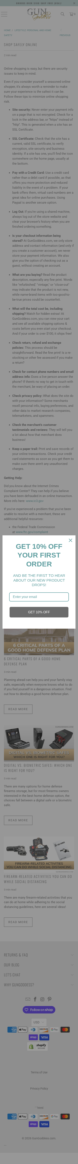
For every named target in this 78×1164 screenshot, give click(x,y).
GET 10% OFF (39, 612)
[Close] (71, 540)
